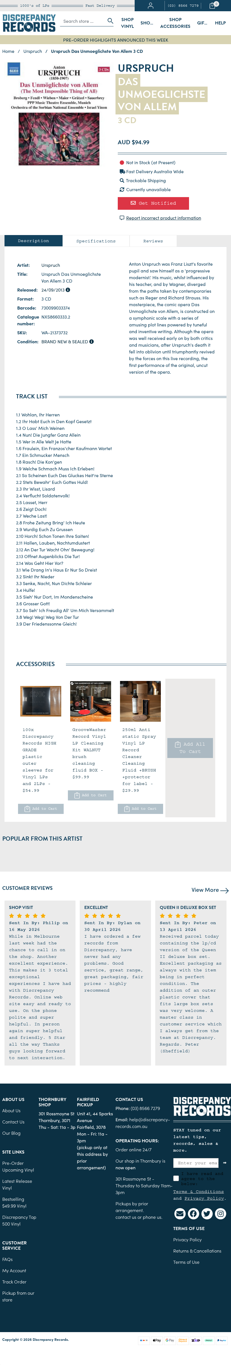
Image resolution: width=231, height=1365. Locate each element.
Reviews (153, 240)
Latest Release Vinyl (17, 1184)
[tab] (34, 241)
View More (206, 889)
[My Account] (151, 5)
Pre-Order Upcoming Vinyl (18, 1166)
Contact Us (13, 1121)
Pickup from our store (18, 1296)
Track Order (14, 1281)
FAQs (7, 1259)
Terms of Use (186, 1262)
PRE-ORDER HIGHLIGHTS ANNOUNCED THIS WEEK (115, 40)
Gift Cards (204, 23)
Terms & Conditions (198, 1191)
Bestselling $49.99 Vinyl (14, 1202)
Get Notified (156, 203)
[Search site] (108, 20)
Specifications (96, 240)
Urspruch (50, 265)
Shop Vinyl (127, 23)
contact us (125, 1217)
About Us (11, 1110)
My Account (14, 1270)
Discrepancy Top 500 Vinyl (19, 1220)
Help (220, 23)
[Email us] (180, 1213)
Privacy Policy (204, 1198)
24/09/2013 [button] (53, 289)
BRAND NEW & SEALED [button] (65, 341)
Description (33, 240)
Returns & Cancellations (197, 1250)
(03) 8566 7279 (183, 5)
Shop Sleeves (149, 23)
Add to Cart (43, 808)
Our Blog (11, 1133)
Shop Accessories (175, 23)
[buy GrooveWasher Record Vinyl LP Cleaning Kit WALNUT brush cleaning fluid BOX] (90, 701)
